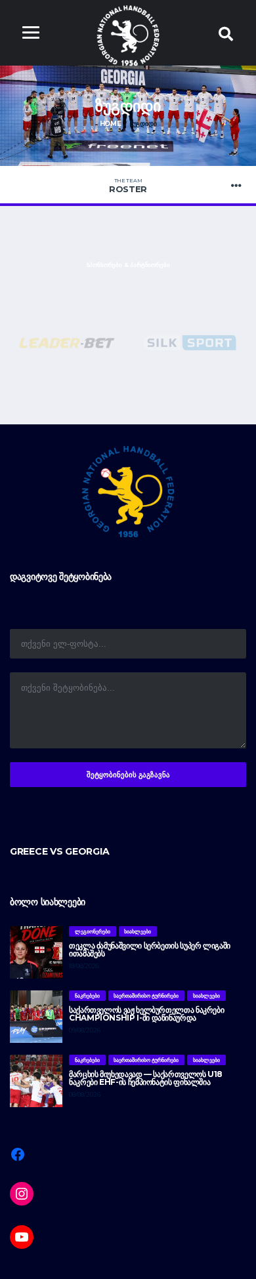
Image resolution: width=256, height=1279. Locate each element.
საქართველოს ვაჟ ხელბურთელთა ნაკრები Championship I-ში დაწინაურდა (146, 1014)
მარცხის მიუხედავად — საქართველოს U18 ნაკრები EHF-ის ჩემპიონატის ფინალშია (146, 1078)
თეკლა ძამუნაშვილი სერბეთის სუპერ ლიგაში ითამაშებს (149, 949)
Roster (128, 185)
